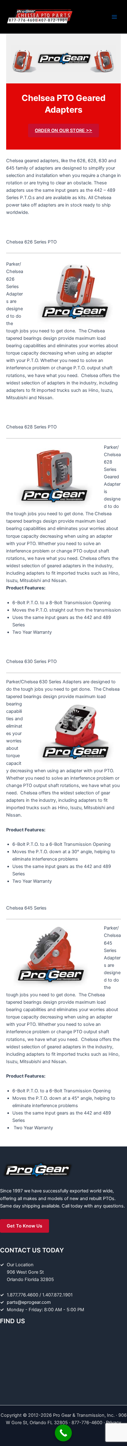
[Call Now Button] (63, 1432)
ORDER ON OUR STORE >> (63, 130)
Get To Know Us (24, 1226)
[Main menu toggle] (114, 16)
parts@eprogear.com (29, 1302)
